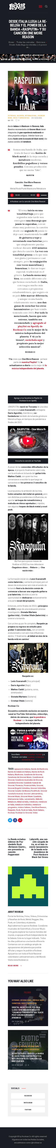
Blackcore (19, 774)
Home (11, 42)
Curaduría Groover (15, 783)
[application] (28, 195)
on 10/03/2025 (36, 118)
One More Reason (38, 807)
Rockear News (38, 1000)
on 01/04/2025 (17, 1065)
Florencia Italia (30, 785)
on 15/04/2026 (17, 1021)
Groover (20, 116)
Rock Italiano (38, 810)
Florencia (19, 785)
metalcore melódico (23, 805)
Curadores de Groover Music (20, 777)
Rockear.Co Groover (24, 813)
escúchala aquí (34, 339)
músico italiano (24, 807)
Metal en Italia (22, 802)
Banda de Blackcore (39, 769)
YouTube (28, 1110)
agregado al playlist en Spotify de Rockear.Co (29, 326)
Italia (21, 799)
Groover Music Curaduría (31, 796)
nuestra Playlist (29, 362)
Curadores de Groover (33, 774)
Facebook (28, 1096)
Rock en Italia (26, 810)
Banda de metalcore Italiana (19, 772)
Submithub (16, 1003)
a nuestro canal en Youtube (31, 755)
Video (35, 813)
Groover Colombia (38, 788)
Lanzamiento (29, 799)
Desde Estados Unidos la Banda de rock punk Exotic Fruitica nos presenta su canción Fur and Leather (28, 1057)
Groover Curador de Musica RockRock (24, 791)
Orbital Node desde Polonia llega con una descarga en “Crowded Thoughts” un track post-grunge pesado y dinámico (28, 1012)
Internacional (31, 116)
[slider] (44, 194)
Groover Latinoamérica (33, 794)
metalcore (33, 802)
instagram (28, 1103)
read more (13, 965)
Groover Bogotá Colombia (19, 788)
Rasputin (11, 810)
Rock (18, 810)
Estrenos (40, 42)
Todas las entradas (25, 42)
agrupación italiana (22, 769)
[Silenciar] (38, 195)
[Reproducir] (12, 195)
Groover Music (14, 796)
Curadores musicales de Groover (28, 780)
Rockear (11, 813)
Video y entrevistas (21, 118)
